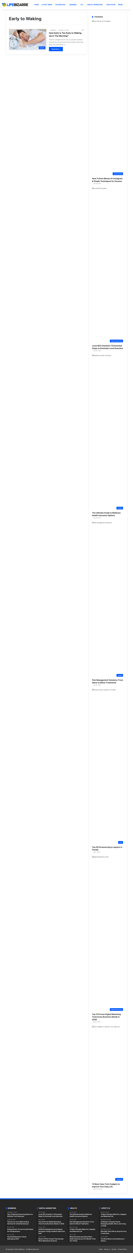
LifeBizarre (53, 30)
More (120, 5)
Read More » (56, 49)
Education (111, 5)
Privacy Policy (122, 1249)
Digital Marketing (94, 5)
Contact (114, 1249)
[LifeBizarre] (15, 4)
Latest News (47, 5)
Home (36, 5)
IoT (82, 5)
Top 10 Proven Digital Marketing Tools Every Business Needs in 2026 (106, 1017)
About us (107, 1249)
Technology (60, 5)
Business (73, 5)
